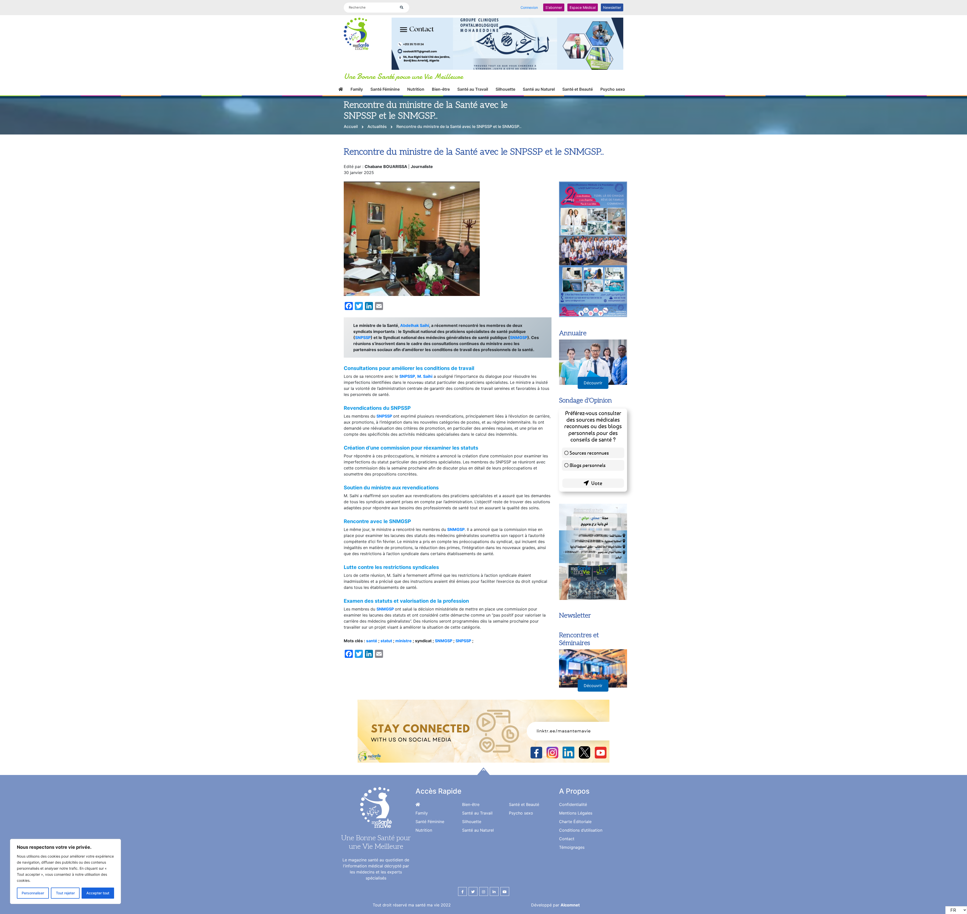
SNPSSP (363, 337)
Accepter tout (97, 893)
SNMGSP (518, 337)
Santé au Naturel (539, 89)
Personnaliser (33, 893)
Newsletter (612, 7)
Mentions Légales (575, 813)
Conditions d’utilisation (580, 830)
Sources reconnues (589, 453)
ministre (404, 640)
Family (357, 89)
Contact (566, 838)
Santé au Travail (472, 89)
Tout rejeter (65, 893)
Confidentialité (573, 804)
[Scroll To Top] (483, 771)
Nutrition (415, 89)
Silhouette (505, 89)
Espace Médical (583, 7)
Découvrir (593, 382)
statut (386, 640)
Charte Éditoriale (575, 821)
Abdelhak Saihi (414, 325)
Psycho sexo (612, 89)
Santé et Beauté (577, 89)
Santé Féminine (385, 89)
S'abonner (553, 7)
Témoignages (571, 847)
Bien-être (441, 89)
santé (372, 640)
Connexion (529, 7)
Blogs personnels (588, 465)
